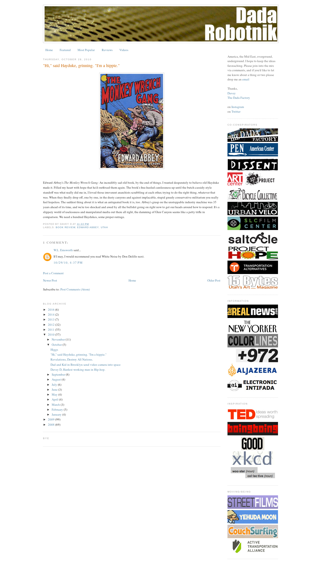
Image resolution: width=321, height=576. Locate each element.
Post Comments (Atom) (75, 289)
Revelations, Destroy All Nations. (72, 359)
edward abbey (88, 227)
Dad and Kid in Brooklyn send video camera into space (86, 364)
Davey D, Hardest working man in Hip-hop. (78, 369)
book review (65, 227)
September (59, 374)
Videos (123, 50)
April (55, 399)
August (57, 379)
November (59, 339)
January (57, 414)
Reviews (107, 50)
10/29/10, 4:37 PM (68, 262)
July (55, 384)
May (55, 394)
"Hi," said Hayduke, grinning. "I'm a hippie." (78, 354)
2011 (51, 329)
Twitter (235, 111)
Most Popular (86, 50)
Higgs (54, 349)
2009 (51, 419)
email (245, 79)
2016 (51, 309)
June (55, 389)
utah (104, 227)
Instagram (237, 107)
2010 (51, 334)
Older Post (213, 280)
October (57, 344)
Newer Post (50, 280)
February (58, 409)
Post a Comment (53, 273)
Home (49, 50)
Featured (65, 50)
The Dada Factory (238, 97)
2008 (51, 424)
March (56, 404)
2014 (51, 314)
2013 (51, 319)
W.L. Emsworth (63, 250)
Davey (231, 93)
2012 (51, 324)
